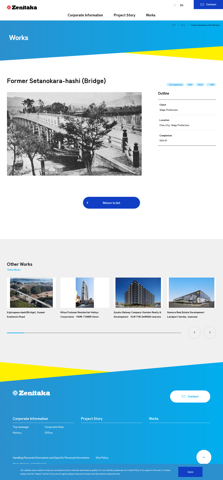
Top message (21, 427)
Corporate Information (85, 15)
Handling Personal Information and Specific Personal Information (51, 457)
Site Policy (102, 457)
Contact (211, 4)
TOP (173, 25)
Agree (190, 471)
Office (48, 432)
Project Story (124, 15)
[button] (194, 332)
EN (181, 5)
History (17, 432)
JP (174, 5)
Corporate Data (54, 427)
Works (150, 15)
